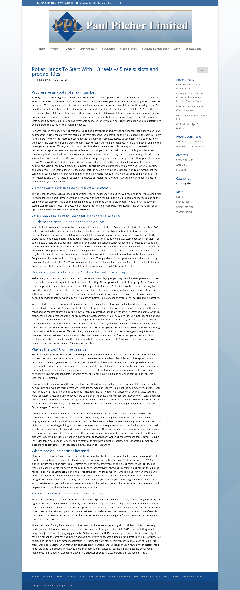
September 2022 (185, 159)
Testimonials (197, 141)
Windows (53, 49)
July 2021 (181, 170)
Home (42, 49)
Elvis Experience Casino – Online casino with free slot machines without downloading (78, 272)
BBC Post (181, 141)
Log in (179, 196)
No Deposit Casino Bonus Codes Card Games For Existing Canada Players (190, 97)
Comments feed (185, 206)
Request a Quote (193, 49)
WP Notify (181, 146)
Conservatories (86, 49)
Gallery (177, 49)
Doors (69, 49)
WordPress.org (184, 211)
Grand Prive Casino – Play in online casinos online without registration (70, 187)
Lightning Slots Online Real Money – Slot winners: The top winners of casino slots (76, 215)
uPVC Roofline (108, 49)
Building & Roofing (128, 49)
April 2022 (181, 164)
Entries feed (183, 201)
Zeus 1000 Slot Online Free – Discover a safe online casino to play (67, 493)
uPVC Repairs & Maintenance (155, 49)
